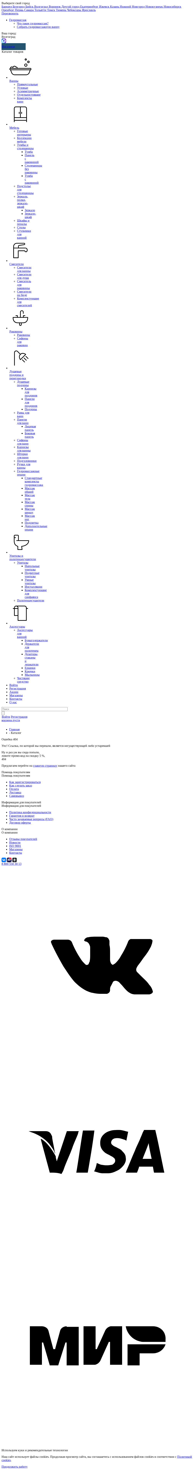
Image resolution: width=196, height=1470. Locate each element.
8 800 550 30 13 (11, 863)
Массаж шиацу (30, 510)
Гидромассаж (17, 20)
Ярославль (89, 10)
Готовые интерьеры (24, 133)
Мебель (14, 127)
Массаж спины (30, 503)
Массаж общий (30, 490)
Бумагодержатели (36, 640)
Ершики (30, 667)
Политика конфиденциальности (30, 812)
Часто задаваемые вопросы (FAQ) (31, 819)
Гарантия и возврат (21, 815)
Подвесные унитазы (32, 574)
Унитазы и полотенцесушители (22, 557)
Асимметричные (28, 91)
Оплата (14, 789)
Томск (51, 10)
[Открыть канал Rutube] (9, 859)
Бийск (29, 6)
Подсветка (31, 522)
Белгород (19, 6)
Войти (13, 685)
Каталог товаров (12, 51)
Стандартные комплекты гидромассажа (34, 481)
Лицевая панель (30, 428)
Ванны (13, 81)
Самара (29, 10)
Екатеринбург (89, 6)
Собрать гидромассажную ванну (38, 26)
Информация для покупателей (21, 805)
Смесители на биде (24, 293)
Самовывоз (16, 795)
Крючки (30, 671)
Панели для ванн (23, 421)
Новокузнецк (154, 6)
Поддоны (31, 409)
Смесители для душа (24, 276)
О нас (13, 702)
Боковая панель (30, 435)
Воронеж (55, 6)
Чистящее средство (23, 680)
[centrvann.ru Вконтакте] (98, 1057)
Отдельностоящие (29, 94)
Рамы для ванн (23, 414)
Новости (14, 842)
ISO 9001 (15, 846)
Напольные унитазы (32, 567)
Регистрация (17, 688)
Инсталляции (33, 586)
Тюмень (61, 10)
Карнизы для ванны (24, 448)
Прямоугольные (27, 84)
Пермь (19, 10)
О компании (10, 832)
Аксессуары (17, 626)
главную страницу (45, 765)
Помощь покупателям (16, 775)
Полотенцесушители (30, 600)
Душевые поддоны (23, 383)
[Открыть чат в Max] (4, 40)
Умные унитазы (30, 581)
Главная (14, 729)
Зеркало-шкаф (30, 215)
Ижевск (104, 6)
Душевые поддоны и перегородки (17, 375)
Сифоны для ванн (23, 442)
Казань (115, 6)
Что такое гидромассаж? (32, 23)
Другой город (70, 6)
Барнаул (7, 6)
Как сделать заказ (20, 785)
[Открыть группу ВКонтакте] (4, 859)
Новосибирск (172, 6)
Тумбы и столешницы (25, 146)
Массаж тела (30, 497)
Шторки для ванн (23, 455)
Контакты (15, 698)
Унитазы (22, 562)
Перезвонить (10, 13)
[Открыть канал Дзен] (14, 859)
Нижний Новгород (132, 6)
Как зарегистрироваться (25, 782)
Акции (13, 692)
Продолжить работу (15, 1466)
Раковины (15, 331)
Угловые (22, 87)
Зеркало (30, 210)
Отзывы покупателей (23, 839)
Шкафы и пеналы (23, 222)
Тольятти (40, 10)
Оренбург (8, 10)
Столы (21, 227)
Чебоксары (74, 10)
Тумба (29, 151)
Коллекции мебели (24, 139)
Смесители (16, 264)
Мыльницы (32, 674)
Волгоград (41, 6)
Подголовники (27, 460)
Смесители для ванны (24, 269)
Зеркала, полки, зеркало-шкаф (22, 201)
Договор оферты (20, 822)
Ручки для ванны (23, 466)
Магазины (8, 46)
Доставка (15, 792)
